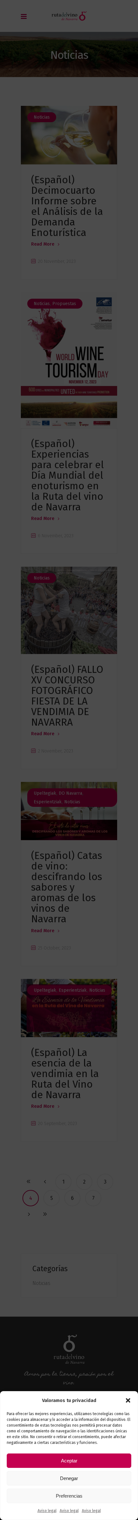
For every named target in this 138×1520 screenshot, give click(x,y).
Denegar (69, 1478)
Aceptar (69, 1460)
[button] (128, 1400)
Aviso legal (47, 1510)
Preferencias (69, 1496)
